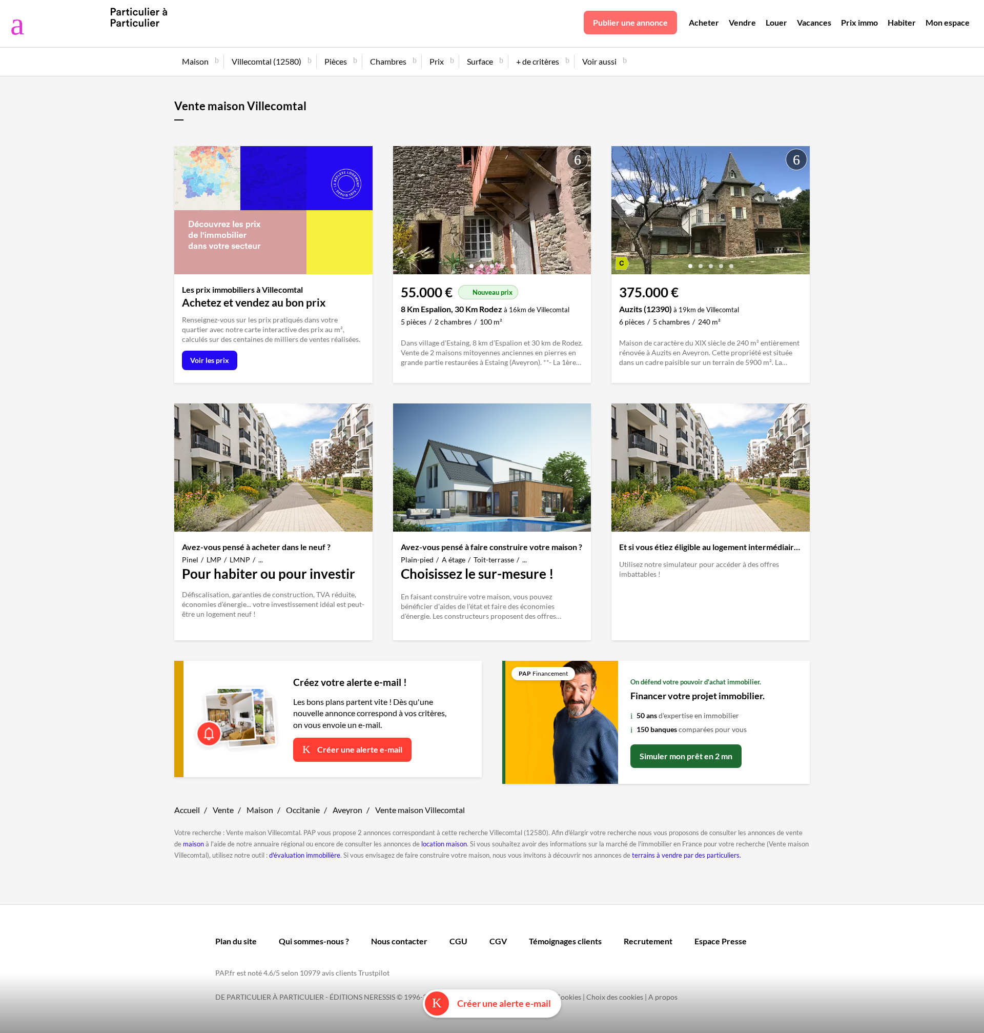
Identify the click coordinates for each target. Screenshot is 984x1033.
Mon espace (948, 22)
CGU (458, 941)
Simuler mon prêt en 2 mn (686, 756)
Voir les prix (209, 360)
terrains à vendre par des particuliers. (686, 855)
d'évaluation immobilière (304, 855)
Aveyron (347, 810)
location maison (444, 844)
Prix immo (859, 22)
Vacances (814, 22)
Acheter (704, 22)
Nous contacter (399, 941)
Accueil (187, 810)
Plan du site (236, 941)
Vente (223, 810)
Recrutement (648, 941)
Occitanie (303, 810)
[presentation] (403, 212)
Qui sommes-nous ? (314, 941)
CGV (498, 941)
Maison (260, 810)
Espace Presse (720, 941)
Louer (776, 22)
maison (193, 844)
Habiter (902, 22)
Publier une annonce (630, 22)
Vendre (742, 22)
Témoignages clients (565, 941)
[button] (471, 262)
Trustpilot (373, 972)
